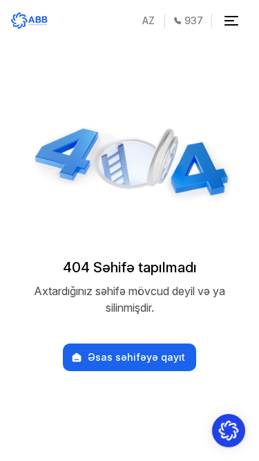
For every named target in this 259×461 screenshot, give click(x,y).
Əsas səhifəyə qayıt (136, 357)
